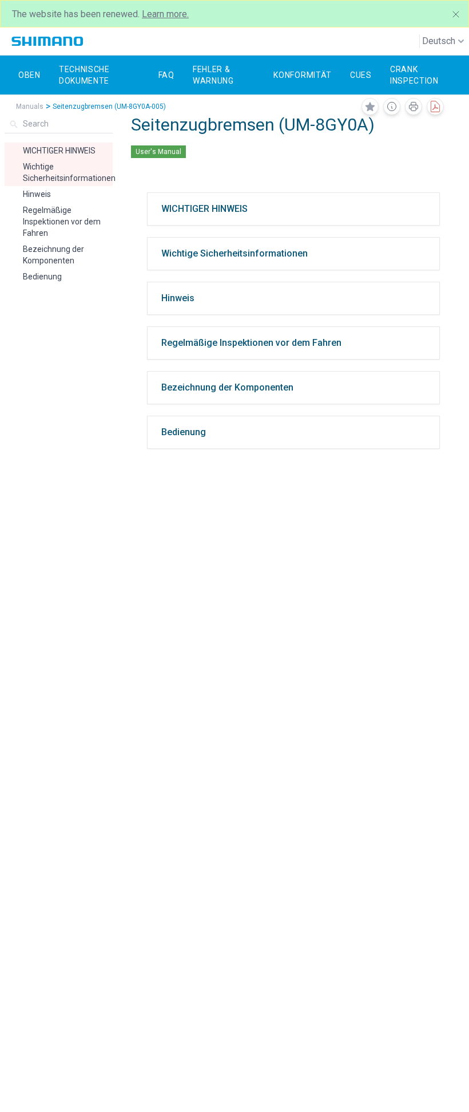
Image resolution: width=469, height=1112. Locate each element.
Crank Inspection (414, 75)
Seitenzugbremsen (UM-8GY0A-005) (109, 106)
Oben (29, 75)
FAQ (166, 75)
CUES (361, 75)
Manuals (29, 106)
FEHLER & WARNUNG (213, 75)
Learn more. (165, 14)
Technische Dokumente (84, 75)
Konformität (302, 75)
